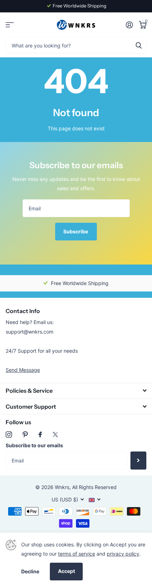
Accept (66, 571)
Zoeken (138, 45)
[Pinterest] (25, 434)
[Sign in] (129, 24)
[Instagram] (9, 434)
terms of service (76, 554)
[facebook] (40, 434)
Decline (30, 571)
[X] (55, 434)
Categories (10, 25)
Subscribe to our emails (34, 445)
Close (76, 390)
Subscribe (76, 231)
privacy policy (123, 554)
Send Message (23, 370)
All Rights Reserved (94, 487)
